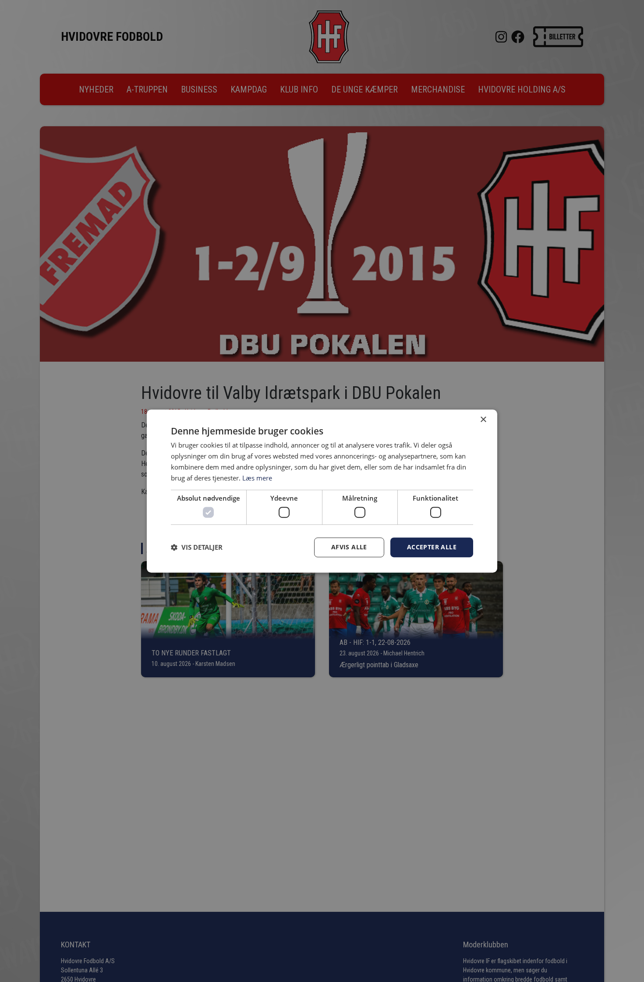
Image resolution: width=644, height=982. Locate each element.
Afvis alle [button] (349, 547)
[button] (197, 547)
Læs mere (257, 477)
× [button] (483, 419)
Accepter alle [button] (431, 547)
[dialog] (322, 491)
